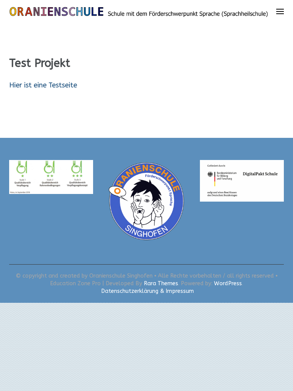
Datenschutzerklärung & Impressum (147, 291)
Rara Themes (161, 283)
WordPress (228, 283)
